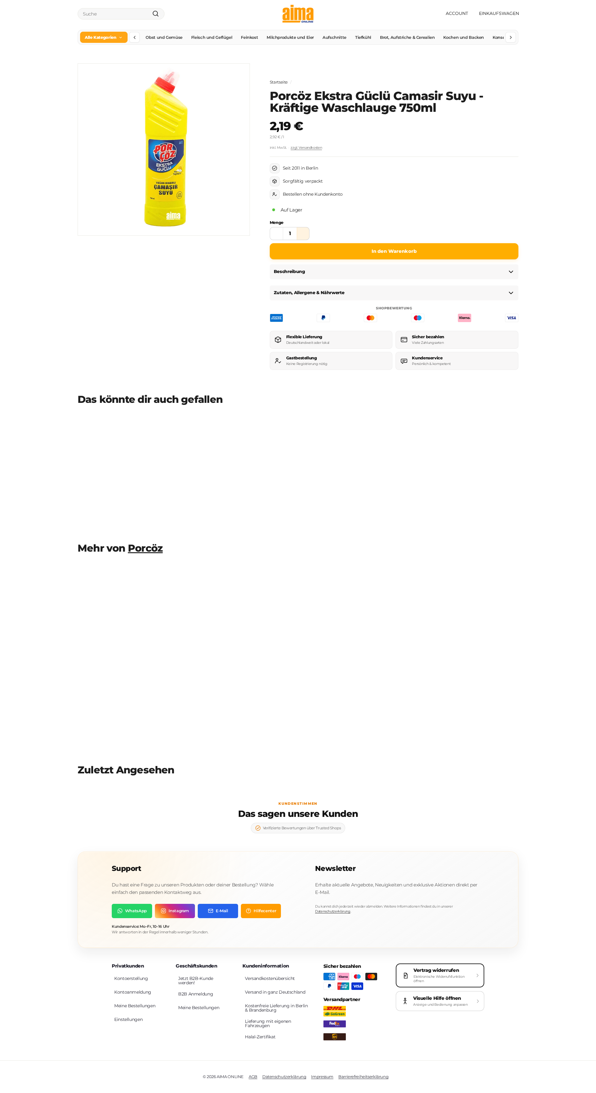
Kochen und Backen (463, 37)
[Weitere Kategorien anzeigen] (510, 37)
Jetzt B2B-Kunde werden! (195, 981)
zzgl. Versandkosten (306, 147)
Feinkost (249, 37)
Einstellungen (128, 1019)
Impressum (322, 1076)
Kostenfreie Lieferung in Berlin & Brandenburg (276, 1008)
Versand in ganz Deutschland (275, 992)
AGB (253, 1076)
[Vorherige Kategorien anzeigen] (134, 37)
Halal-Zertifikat (260, 1037)
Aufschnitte (334, 37)
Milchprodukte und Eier (290, 37)
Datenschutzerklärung (332, 911)
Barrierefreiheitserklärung (363, 1076)
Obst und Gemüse (164, 37)
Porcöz (145, 548)
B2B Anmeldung (195, 994)
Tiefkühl (363, 37)
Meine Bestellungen (134, 1006)
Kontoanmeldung (132, 992)
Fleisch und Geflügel (212, 37)
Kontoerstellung (131, 978)
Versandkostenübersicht (270, 978)
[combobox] (121, 14)
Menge (276, 222)
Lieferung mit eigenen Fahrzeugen (268, 1023)
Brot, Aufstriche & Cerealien (407, 37)
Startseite (279, 82)
